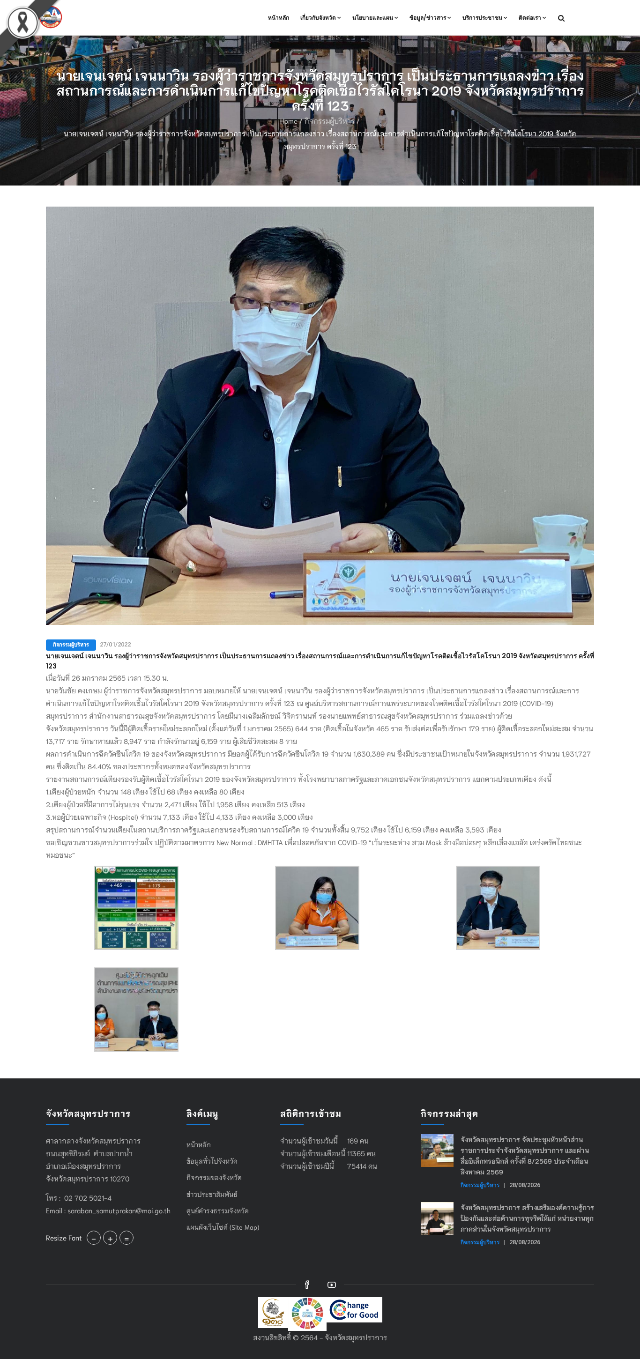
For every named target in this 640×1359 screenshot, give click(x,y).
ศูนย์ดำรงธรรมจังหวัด (217, 1210)
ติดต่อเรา (530, 18)
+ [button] (110, 1238)
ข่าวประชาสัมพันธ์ (212, 1194)
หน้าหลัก (278, 18)
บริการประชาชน (482, 18)
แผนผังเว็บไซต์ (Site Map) (222, 1227)
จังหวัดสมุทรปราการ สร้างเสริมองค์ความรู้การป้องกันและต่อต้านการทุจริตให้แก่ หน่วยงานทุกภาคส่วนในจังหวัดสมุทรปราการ (527, 1218)
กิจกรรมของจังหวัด (214, 1177)
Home (289, 120)
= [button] (126, 1238)
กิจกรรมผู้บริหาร (330, 120)
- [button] (93, 1238)
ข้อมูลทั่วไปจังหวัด (212, 1161)
